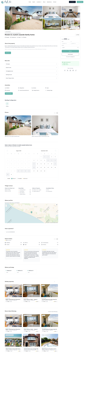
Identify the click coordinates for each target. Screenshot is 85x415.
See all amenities (9, 93)
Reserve (70, 51)
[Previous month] (7, 151)
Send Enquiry (70, 54)
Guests (63, 45)
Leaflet (48, 222)
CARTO (57, 222)
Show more (8, 52)
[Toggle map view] (57, 205)
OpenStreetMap (52, 222)
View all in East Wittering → (53, 311)
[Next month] (56, 151)
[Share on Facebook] (65, 70)
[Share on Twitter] (68, 70)
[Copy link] (76, 70)
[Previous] (55, 113)
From (62, 41)
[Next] (57, 113)
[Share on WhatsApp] (70, 70)
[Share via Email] (73, 70)
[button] (31, 212)
